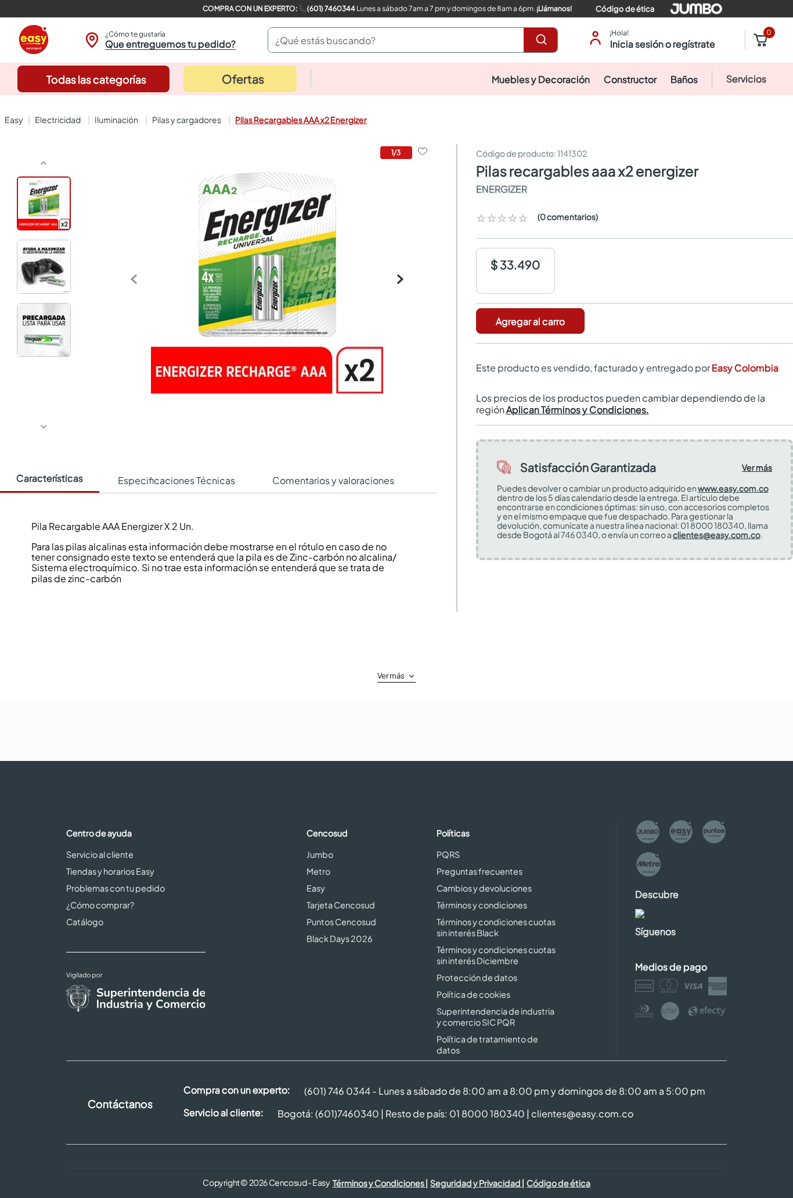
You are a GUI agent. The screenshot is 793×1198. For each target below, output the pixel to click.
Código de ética (625, 8)
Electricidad (58, 119)
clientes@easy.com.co (716, 534)
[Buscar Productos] (543, 40)
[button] (158, 40)
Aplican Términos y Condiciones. (577, 409)
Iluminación (116, 119)
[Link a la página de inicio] (13, 119)
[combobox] (413, 40)
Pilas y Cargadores (186, 119)
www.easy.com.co (733, 488)
